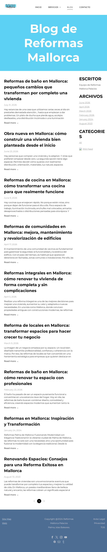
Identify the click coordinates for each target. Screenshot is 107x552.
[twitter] (57, 537)
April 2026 (84, 107)
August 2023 (85, 123)
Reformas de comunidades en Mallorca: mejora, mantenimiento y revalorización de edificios (38, 232)
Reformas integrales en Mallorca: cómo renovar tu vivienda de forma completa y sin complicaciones (38, 282)
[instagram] (61, 537)
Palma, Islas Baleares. (59, 527)
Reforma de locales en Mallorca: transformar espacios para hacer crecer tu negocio (37, 331)
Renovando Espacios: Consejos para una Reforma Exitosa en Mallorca (35, 465)
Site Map (6, 519)
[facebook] (52, 537)
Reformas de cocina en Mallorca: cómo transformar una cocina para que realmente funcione (37, 186)
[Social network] (63, 542)
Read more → (11, 123)
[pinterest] (55, 542)
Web (4, 523)
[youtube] (66, 537)
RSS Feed (88, 149)
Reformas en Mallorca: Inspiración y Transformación (39, 421)
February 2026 (86, 115)
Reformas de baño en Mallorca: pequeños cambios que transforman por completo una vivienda (36, 90)
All (80, 142)
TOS (103, 527)
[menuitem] (38, 7)
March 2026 (85, 111)
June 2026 (84, 102)
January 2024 (86, 119)
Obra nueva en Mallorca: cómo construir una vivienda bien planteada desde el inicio (35, 139)
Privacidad (99, 523)
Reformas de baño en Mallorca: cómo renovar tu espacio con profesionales (36, 377)
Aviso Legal (99, 519)
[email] (59, 542)
